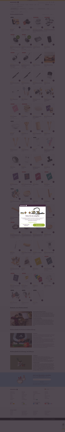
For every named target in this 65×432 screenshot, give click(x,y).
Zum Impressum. (35, 220)
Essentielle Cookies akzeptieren (26, 225)
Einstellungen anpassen (32, 222)
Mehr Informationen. (30, 220)
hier (37, 219)
